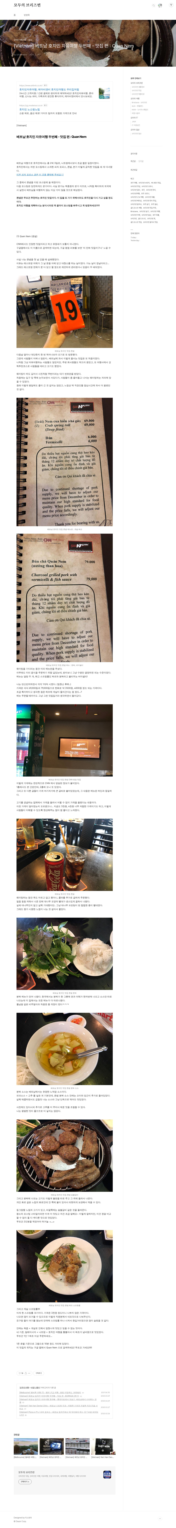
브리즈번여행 (135, 193)
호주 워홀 (156, 215)
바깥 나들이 (35, 1387)
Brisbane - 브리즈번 (139, 102)
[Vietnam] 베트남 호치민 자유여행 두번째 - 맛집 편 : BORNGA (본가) (49, 1396)
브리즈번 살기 (144, 211)
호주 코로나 (145, 193)
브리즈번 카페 (135, 215)
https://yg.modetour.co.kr (30, 105)
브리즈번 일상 (136, 134)
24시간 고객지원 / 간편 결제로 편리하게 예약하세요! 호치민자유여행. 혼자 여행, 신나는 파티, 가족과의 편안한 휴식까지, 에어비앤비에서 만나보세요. (56, 95)
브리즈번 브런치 (144, 183)
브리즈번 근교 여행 (137, 197)
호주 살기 (146, 204)
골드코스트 (142, 219)
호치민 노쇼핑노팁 (29, 109)
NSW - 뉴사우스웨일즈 (140, 110)
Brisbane (134, 211)
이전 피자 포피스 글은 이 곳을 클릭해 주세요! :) (40, 174)
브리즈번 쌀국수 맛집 (150, 222)
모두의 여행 (24, 1387)
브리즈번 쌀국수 (136, 204)
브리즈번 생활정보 (138, 87)
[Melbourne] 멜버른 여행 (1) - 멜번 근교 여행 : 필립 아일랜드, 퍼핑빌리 (50, 1392)
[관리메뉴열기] (171, 5)
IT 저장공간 (136, 125)
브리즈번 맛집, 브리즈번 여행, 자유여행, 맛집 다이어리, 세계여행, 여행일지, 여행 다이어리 (52, 1476)
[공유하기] (26, 1373)
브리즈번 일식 (135, 190)
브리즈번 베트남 (136, 201)
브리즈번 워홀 (150, 197)
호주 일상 (154, 204)
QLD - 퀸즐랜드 (137, 106)
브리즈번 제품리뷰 (138, 94)
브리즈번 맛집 (136, 90)
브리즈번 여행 (155, 211)
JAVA (134, 122)
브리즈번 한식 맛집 (149, 201)
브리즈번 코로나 (147, 186)
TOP (160, 1519)
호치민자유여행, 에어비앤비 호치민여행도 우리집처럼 (49, 89)
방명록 (27, 15)
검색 (154, 5)
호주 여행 (134, 183)
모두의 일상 (135, 130)
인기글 (140, 161)
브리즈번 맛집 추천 (149, 208)
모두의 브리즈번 (27, 5)
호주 (143, 190)
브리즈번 (134, 219)
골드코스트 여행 (136, 208)
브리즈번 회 (151, 219)
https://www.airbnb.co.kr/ (30, 85)
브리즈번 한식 (151, 190)
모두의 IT (134, 118)
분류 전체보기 (136, 78)
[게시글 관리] (29, 1373)
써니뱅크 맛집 (156, 183)
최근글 (133, 161)
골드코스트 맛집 (136, 222)
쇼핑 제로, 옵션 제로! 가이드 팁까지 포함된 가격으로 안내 (48, 113)
